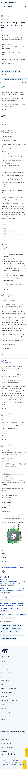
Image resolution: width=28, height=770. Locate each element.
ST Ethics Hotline (5, 739)
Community (4, 704)
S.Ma (4, 115)
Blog (2, 684)
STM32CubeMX (5, 628)
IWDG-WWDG (16, 71)
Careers (3, 676)
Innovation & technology (7, 672)
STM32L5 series (6, 71)
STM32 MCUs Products (7, 10)
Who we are (4, 661)
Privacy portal (13, 764)
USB (13, 635)
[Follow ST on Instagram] (8, 754)
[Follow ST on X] (2, 755)
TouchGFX (4, 631)
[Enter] (2, 6)
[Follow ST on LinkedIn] (5, 754)
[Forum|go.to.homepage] (10, 2)
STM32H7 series (5, 625)
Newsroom (4, 708)
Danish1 (5, 360)
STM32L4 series (14, 631)
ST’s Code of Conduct (6, 743)
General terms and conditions (8, 688)
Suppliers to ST (5, 680)
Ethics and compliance (6, 735)
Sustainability (4, 669)
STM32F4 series (16, 625)
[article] (14, 98)
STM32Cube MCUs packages (8, 638)
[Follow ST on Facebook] (11, 754)
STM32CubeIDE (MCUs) (5, 592)
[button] (1, 3)
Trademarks (5, 764)
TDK (4, 86)
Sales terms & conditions (18, 762)
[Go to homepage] (4, 652)
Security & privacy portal (7, 747)
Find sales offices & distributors (9, 700)
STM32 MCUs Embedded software (7, 585)
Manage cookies (22, 764)
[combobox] (14, 6)
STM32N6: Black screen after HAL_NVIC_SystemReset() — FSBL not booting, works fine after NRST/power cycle (12, 581)
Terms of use (7, 762)
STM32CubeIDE (16, 628)
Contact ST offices (5, 696)
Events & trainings (5, 712)
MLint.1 (5, 15)
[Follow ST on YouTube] (15, 754)
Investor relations (5, 665)
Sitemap (3, 727)
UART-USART (20, 635)
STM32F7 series (5, 635)
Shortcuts (3, 724)
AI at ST (3, 716)
